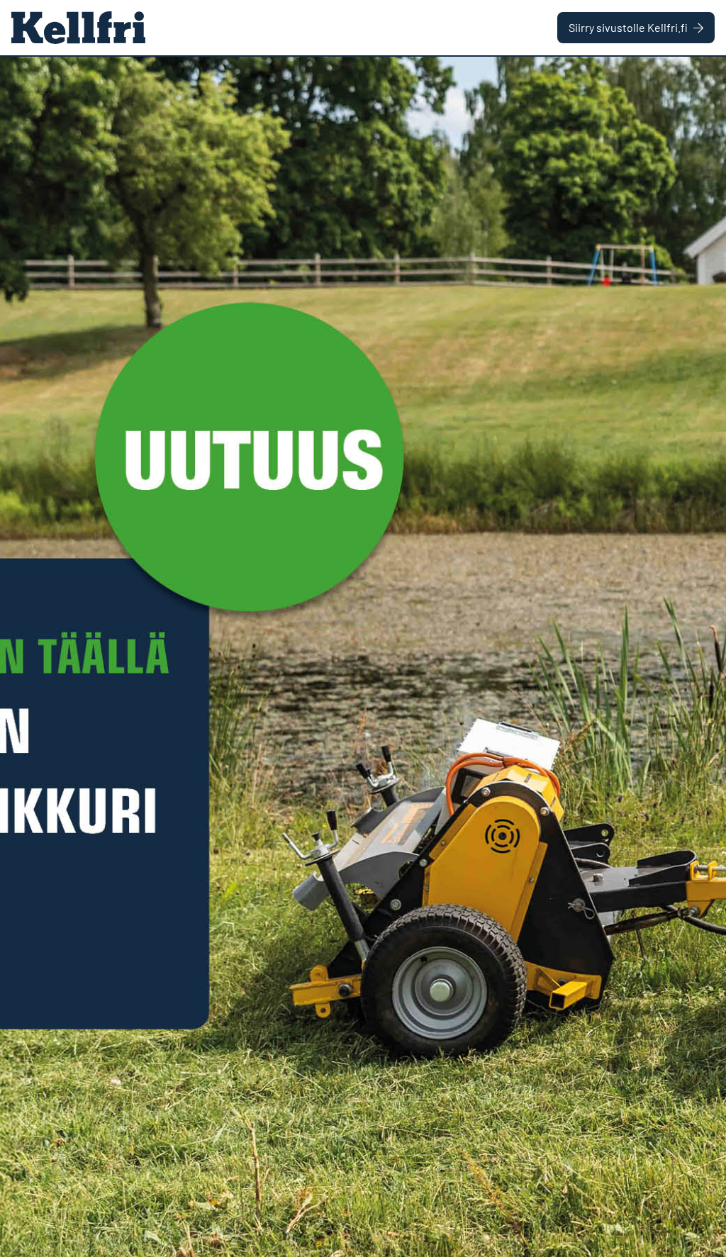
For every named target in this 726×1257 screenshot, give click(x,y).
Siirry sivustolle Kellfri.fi (628, 27)
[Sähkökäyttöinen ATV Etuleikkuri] (363, 657)
